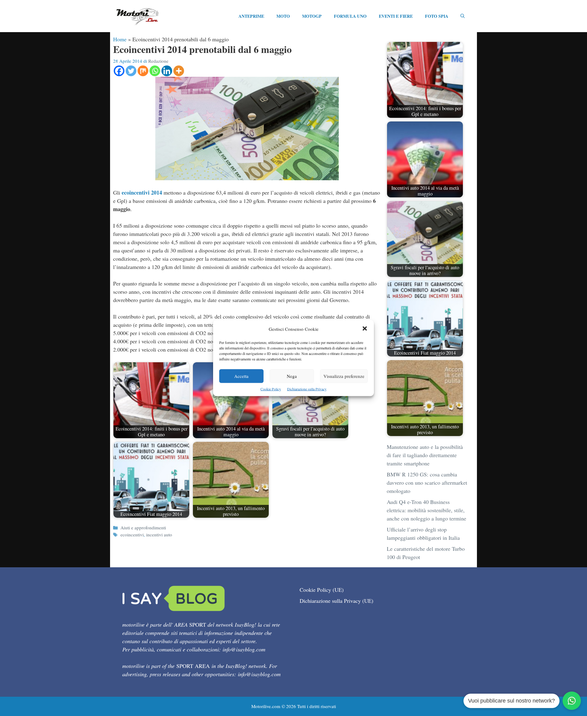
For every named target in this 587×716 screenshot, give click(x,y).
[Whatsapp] (155, 70)
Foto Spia (436, 16)
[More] (178, 70)
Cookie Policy (270, 388)
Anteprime (251, 16)
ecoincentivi (132, 534)
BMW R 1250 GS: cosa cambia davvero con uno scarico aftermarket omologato (427, 482)
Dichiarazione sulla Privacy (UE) (336, 600)
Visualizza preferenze (343, 376)
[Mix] (143, 70)
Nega (292, 376)
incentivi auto (159, 534)
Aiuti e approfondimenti (143, 527)
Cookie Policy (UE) (322, 589)
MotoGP (312, 16)
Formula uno (350, 16)
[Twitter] (131, 70)
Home (120, 39)
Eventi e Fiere (396, 16)
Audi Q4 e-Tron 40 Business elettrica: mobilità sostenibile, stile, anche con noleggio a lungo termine (426, 510)
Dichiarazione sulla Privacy (307, 388)
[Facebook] (119, 70)
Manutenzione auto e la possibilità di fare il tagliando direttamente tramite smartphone (425, 455)
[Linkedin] (166, 70)
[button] (365, 329)
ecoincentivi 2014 (142, 192)
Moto (283, 16)
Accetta (241, 376)
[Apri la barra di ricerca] (462, 16)
